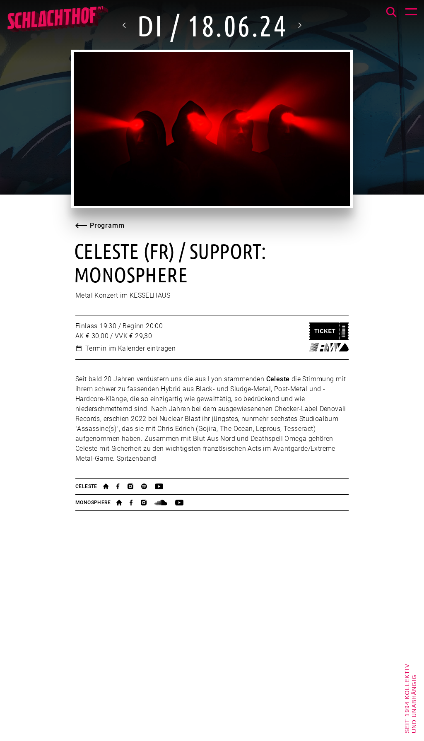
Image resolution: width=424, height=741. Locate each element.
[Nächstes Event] (299, 25)
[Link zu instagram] (134, 486)
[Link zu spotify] (148, 486)
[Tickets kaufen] (329, 331)
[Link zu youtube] (163, 486)
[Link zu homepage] (109, 486)
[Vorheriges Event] (124, 25)
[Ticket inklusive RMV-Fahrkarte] (329, 347)
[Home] (57, 22)
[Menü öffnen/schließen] (411, 13)
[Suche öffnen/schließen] (391, 12)
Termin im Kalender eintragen (130, 348)
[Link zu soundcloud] (164, 502)
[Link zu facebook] (121, 486)
